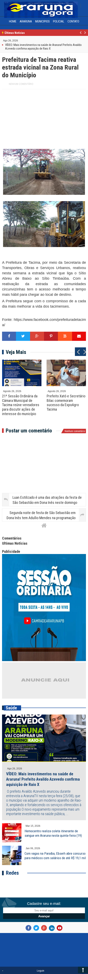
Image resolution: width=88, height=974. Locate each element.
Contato (73, 21)
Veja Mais (16, 351)
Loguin (40, 970)
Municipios (42, 21)
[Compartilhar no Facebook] (9, 335)
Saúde (11, 707)
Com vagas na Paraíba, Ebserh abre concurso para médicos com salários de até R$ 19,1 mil (55, 855)
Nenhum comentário (21, 83)
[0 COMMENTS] (18, 41)
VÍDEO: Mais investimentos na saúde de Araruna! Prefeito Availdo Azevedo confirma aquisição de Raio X (43, 778)
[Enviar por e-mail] (79, 335)
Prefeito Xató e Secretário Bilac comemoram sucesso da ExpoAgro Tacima (66, 402)
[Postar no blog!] (65, 335)
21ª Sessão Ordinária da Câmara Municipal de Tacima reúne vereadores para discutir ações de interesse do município (20, 404)
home (12, 21)
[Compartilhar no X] (23, 335)
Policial (58, 21)
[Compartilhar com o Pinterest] (51, 335)
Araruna (26, 21)
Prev (78, 351)
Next (84, 351)
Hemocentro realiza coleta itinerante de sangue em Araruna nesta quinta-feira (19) (53, 832)
